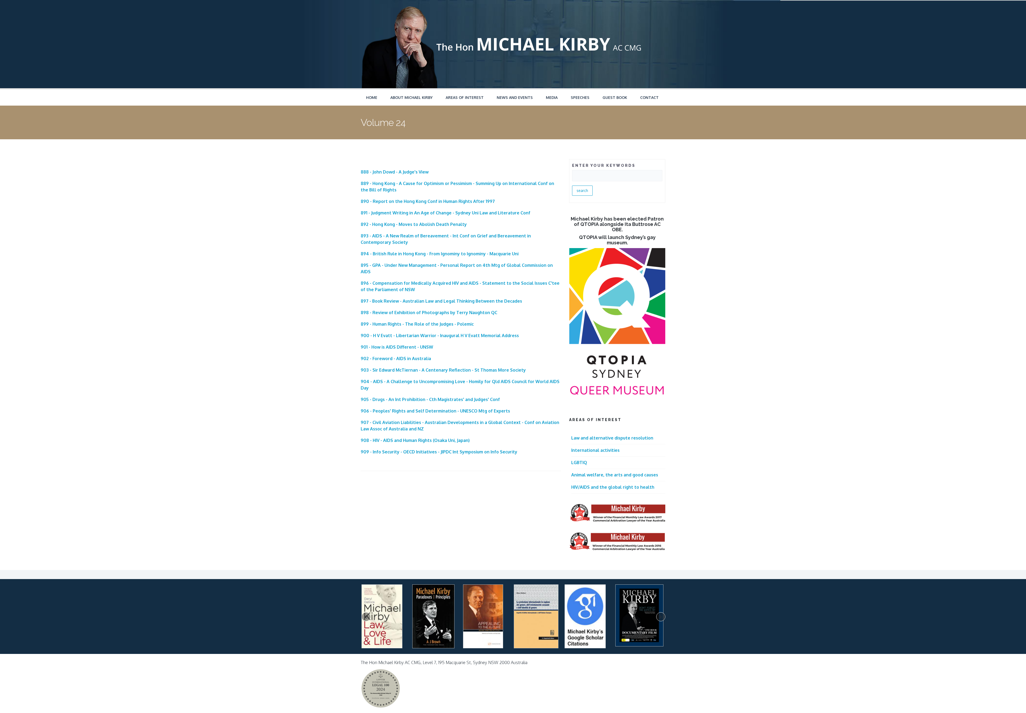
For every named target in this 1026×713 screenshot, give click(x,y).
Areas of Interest (465, 97)
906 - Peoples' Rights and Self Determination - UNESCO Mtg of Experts (435, 411)
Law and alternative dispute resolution (612, 438)
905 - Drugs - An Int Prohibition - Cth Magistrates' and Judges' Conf (430, 399)
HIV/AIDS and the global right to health (612, 487)
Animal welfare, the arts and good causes (614, 474)
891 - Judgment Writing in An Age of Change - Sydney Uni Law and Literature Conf (445, 212)
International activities (595, 450)
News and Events (515, 97)
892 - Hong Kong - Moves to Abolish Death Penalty (414, 224)
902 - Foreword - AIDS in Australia (396, 358)
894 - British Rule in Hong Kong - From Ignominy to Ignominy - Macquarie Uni (440, 253)
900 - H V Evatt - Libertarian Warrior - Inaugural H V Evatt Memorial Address (440, 335)
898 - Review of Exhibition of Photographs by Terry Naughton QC (429, 312)
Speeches (580, 97)
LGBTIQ (579, 462)
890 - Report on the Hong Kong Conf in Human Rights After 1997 (428, 201)
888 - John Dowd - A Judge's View (395, 172)
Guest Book (615, 97)
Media (552, 97)
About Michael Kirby (411, 97)
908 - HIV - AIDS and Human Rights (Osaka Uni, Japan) (415, 440)
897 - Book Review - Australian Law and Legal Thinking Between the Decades (441, 301)
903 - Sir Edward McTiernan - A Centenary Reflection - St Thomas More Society (443, 370)
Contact (649, 97)
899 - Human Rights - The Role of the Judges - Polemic (417, 324)
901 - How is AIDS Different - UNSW (397, 347)
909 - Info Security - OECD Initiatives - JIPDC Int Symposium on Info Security (439, 451)
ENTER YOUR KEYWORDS (603, 165)
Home (371, 97)
